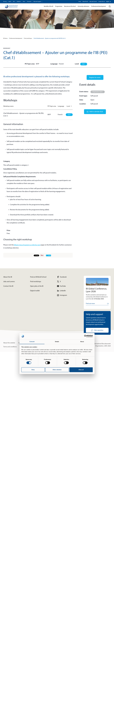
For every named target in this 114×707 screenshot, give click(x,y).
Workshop (6, 48)
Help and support (37, 1)
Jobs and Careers (93, 1)
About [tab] (82, 341)
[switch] (47, 362)
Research (29, 1)
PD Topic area (52, 106)
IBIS (14, 1)
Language (61, 106)
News (80, 1)
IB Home (5, 38)
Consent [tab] (31, 341)
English (107, 1)
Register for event (94, 77)
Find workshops (28, 38)
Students (19, 1)
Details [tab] (57, 341)
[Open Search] (110, 6)
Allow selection (57, 369)
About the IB (85, 1)
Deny (33, 369)
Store (24, 1)
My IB (10, 1)
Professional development (15, 38)
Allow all (81, 369)
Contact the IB (101, 1)
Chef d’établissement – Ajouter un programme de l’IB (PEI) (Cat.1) (50, 38)
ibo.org (5, 1)
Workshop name (8, 106)
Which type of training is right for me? (27, 245)
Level (69, 106)
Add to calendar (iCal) (96, 111)
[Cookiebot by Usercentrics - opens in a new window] (85, 336)
